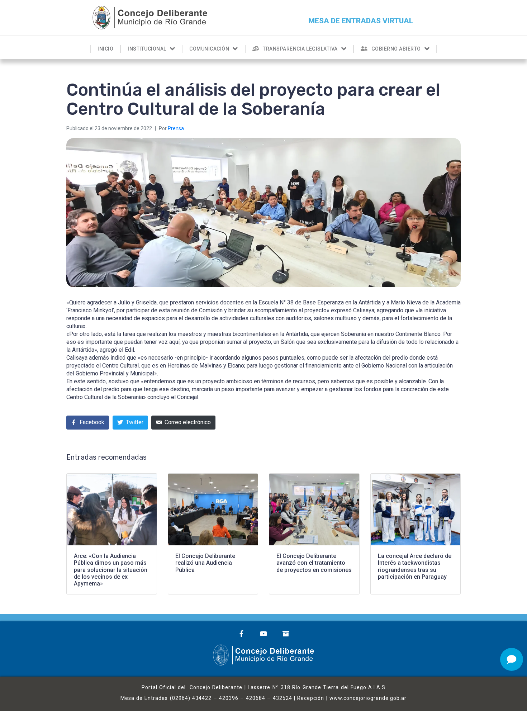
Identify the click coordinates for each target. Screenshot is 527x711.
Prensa (176, 128)
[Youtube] (263, 633)
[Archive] (286, 633)
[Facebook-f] (241, 633)
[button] (360, 21)
